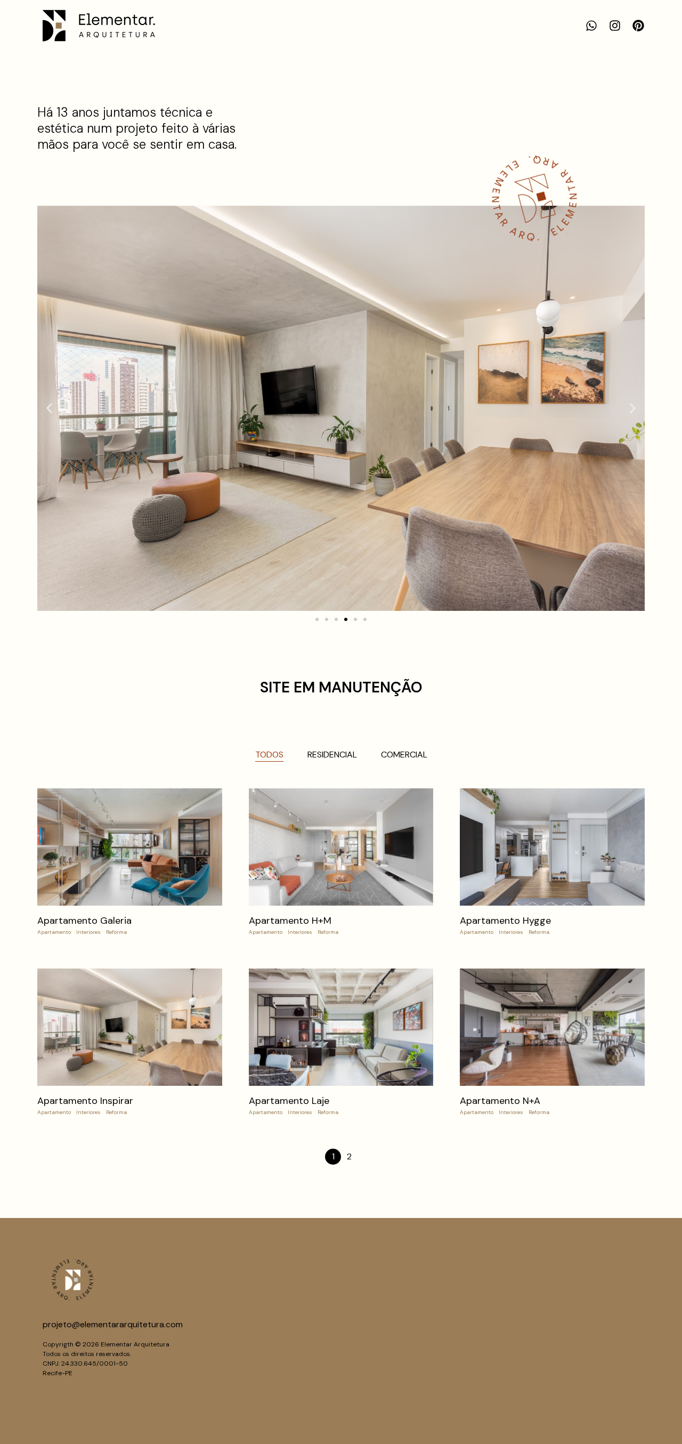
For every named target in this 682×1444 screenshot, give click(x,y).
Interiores (88, 932)
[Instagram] (615, 25)
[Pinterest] (638, 25)
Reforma (116, 932)
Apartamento (54, 932)
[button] (49, 408)
